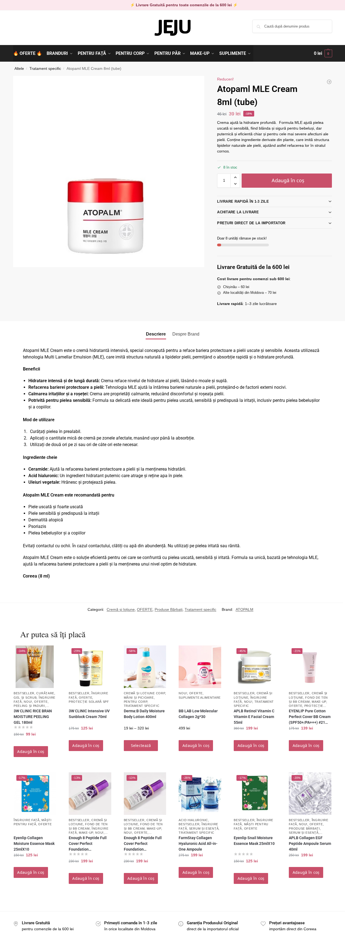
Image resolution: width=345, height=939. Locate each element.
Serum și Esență (204, 828)
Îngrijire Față (27, 820)
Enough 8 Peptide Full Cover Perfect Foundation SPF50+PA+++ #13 (143, 844)
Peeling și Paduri (29, 705)
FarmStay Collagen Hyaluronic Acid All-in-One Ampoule (198, 843)
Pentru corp (136, 701)
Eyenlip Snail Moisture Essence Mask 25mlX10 (254, 841)
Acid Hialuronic (193, 820)
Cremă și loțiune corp (144, 693)
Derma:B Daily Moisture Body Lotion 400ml (144, 714)
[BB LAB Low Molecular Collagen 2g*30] (200, 666)
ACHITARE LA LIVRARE (238, 212)
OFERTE (144, 609)
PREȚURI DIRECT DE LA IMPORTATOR (251, 223)
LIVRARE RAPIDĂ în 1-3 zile (243, 201)
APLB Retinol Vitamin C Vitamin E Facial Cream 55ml (254, 717)
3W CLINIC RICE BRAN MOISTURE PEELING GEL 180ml (33, 717)
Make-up (319, 701)
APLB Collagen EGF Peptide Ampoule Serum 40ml (310, 843)
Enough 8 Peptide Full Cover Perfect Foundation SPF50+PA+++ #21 (88, 844)
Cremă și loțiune (121, 609)
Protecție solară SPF (89, 701)
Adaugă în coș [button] (30, 751)
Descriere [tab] (156, 334)
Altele (19, 69)
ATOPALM (244, 609)
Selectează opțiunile (141, 747)
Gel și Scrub (25, 697)
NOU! (28, 701)
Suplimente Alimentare (200, 697)
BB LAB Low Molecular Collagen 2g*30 (198, 714)
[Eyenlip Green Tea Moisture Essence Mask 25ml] (329, 82)
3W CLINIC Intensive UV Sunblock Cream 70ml (89, 714)
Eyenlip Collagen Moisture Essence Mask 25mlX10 (34, 843)
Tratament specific (45, 69)
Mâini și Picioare (139, 697)
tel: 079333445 (26, 31)
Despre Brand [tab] (185, 334)
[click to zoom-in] (109, 171)
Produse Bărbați (168, 609)
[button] (323, 53)
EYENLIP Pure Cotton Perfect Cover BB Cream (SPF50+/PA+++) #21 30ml (310, 717)
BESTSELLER (24, 693)
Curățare (45, 693)
